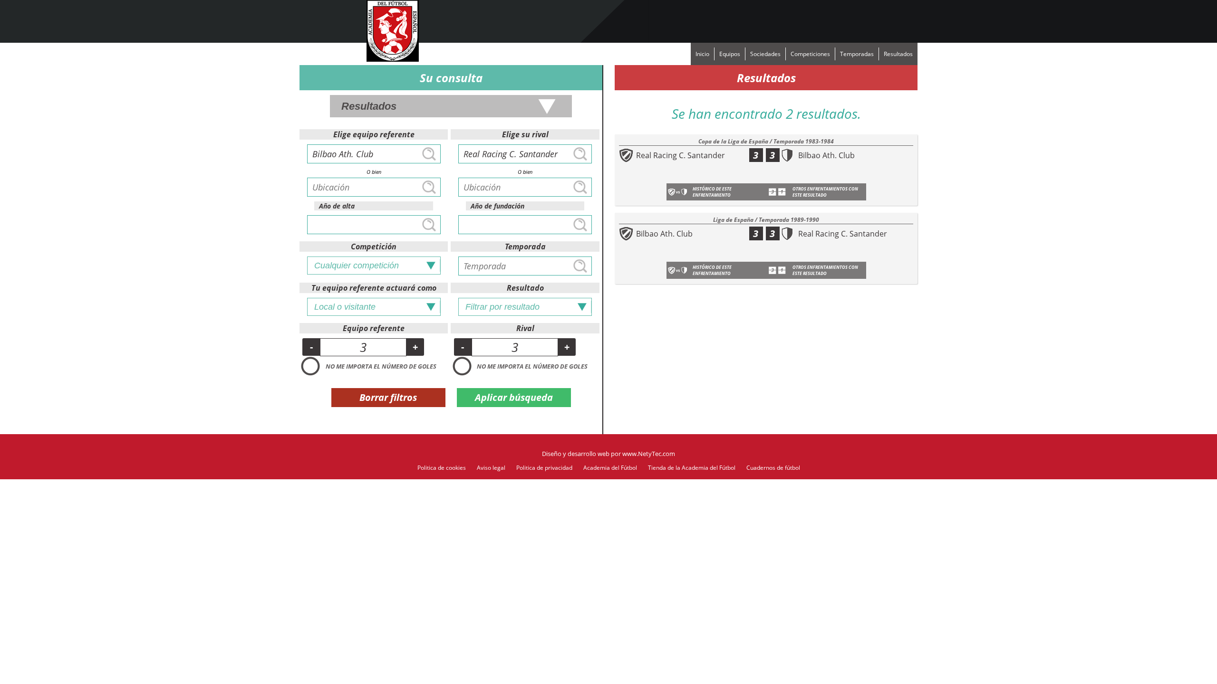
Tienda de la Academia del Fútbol (691, 468)
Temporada (525, 246)
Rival (525, 328)
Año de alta (337, 205)
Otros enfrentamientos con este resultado (825, 192)
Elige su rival (525, 134)
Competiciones (810, 54)
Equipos (729, 54)
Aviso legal (491, 468)
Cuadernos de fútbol (773, 468)
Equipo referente (374, 328)
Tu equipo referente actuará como (373, 288)
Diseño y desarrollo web (575, 453)
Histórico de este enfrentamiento (712, 192)
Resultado (525, 288)
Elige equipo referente (374, 134)
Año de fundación (497, 205)
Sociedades (765, 54)
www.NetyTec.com (648, 453)
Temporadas (857, 54)
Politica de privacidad (544, 468)
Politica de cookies (441, 468)
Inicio (702, 54)
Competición (373, 246)
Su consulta (451, 78)
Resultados (898, 54)
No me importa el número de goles (381, 366)
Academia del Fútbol (610, 468)
